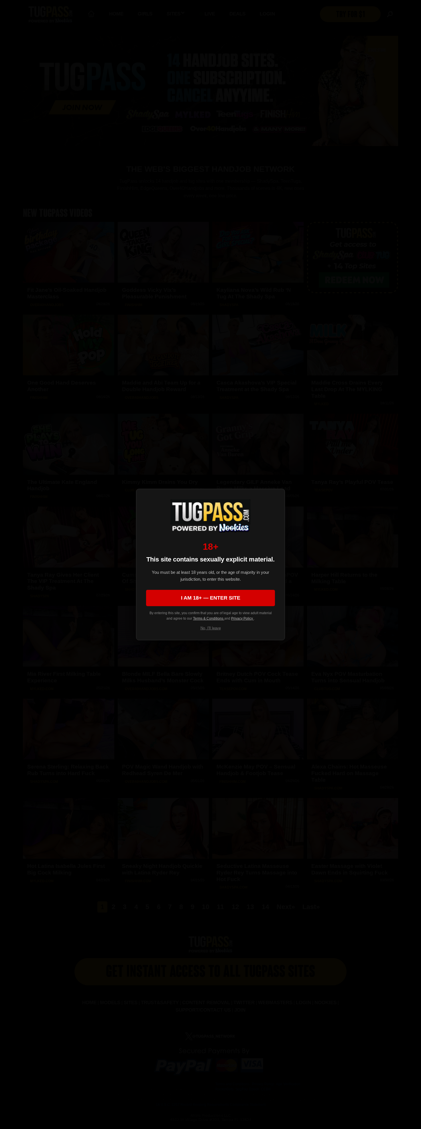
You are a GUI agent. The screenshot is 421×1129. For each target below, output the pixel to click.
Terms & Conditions (208, 618)
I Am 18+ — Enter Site (210, 598)
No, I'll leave (210, 628)
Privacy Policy (242, 618)
